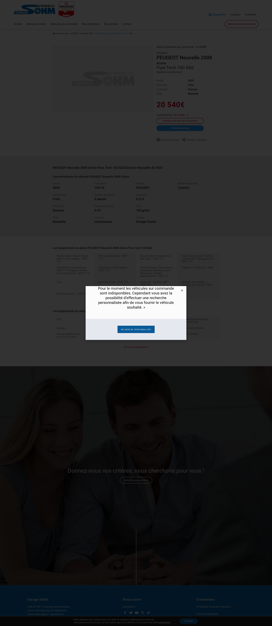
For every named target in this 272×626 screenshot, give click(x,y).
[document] (136, 313)
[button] (182, 290)
